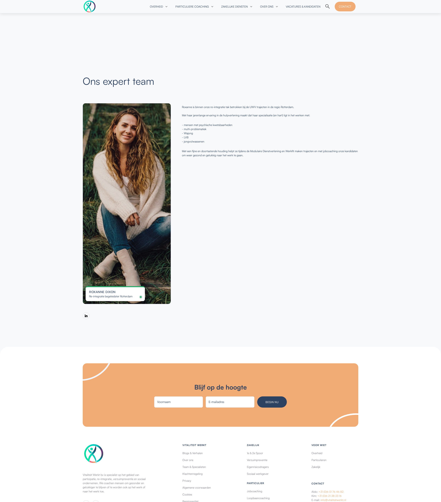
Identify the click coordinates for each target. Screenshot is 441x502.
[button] (158, 6)
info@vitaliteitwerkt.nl (333, 500)
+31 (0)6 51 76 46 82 (331, 491)
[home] (89, 6)
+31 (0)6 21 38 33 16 (329, 496)
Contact (345, 6)
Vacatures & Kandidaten (303, 6)
